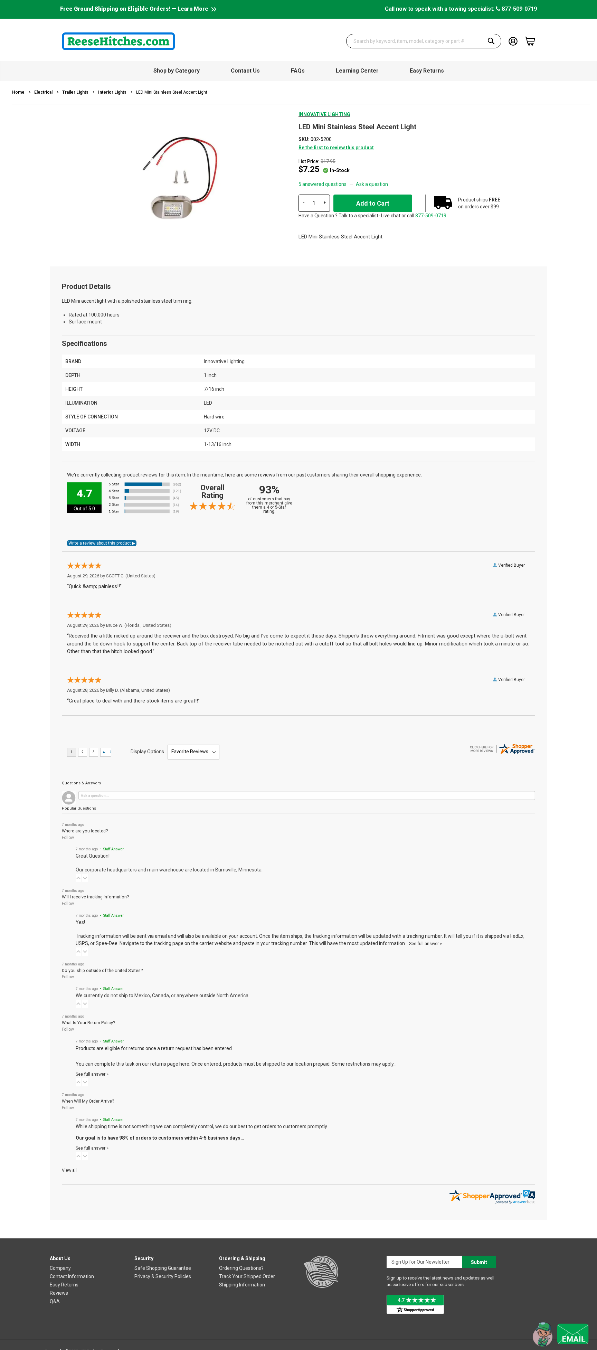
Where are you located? (85, 830)
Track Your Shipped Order (247, 1276)
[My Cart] (530, 41)
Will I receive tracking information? (95, 896)
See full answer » (425, 943)
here (184, 1064)
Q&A (55, 1301)
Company (60, 1268)
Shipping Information (242, 1284)
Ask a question (372, 184)
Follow (68, 837)
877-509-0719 (518, 9)
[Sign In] (513, 40)
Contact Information (72, 1276)
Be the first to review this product (336, 147)
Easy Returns (64, 1284)
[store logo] (118, 41)
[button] (78, 878)
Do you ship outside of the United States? (102, 970)
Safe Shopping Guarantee (162, 1268)
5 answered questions (322, 184)
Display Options (147, 751)
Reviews (59, 1293)
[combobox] (424, 41)
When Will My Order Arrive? (88, 1101)
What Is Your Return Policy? (88, 1022)
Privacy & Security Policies (162, 1276)
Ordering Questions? (241, 1268)
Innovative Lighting (324, 114)
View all (69, 1170)
